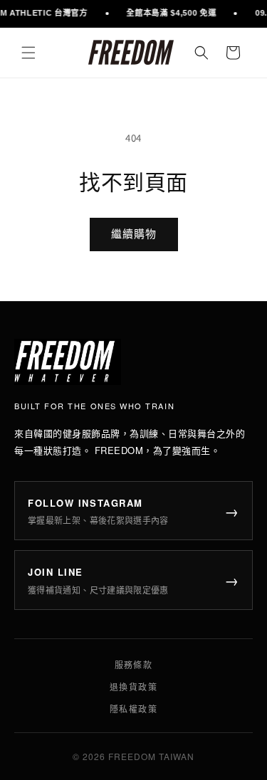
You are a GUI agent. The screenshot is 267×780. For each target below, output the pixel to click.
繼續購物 (134, 234)
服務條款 (134, 664)
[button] (28, 52)
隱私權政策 (133, 708)
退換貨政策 (133, 686)
